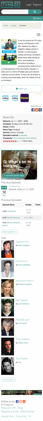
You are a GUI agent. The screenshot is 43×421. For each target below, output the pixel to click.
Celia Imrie (21, 261)
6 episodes (23, 135)
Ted (19, 362)
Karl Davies (22, 300)
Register (37, 4)
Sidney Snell (23, 342)
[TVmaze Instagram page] (20, 401)
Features (6, 408)
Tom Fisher (22, 358)
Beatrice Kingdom (25, 284)
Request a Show (9, 411)
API (14, 408)
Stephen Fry (22, 241)
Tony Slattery (23, 339)
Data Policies (27, 411)
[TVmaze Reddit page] (24, 401)
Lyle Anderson (23, 303)
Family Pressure (13, 217)
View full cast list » (8, 380)
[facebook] (33, 110)
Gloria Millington (24, 264)
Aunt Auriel (22, 323)
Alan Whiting (31, 138)
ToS (29, 416)
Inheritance (14, 186)
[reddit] (36, 110)
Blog (20, 408)
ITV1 (15, 121)
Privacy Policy (21, 416)
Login (29, 4)
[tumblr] (40, 110)
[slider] (12, 141)
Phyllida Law (22, 319)
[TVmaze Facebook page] (17, 401)
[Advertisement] (19, 165)
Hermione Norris (25, 280)
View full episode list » (9, 232)
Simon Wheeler (19, 138)
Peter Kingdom (24, 245)
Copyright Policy (7, 416)
